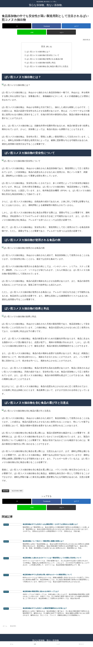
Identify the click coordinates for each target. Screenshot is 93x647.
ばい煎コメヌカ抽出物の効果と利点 (41, 63)
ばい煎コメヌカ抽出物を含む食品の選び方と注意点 (47, 66)
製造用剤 (6, 491)
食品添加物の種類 (17, 491)
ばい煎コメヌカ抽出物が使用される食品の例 (45, 59)
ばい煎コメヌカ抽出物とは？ (38, 52)
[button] (61, 32)
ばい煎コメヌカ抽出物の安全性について (43, 55)
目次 (43, 46)
